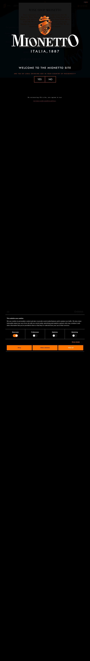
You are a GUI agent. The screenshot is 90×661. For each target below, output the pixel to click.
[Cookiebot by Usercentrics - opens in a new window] (75, 312)
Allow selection (45, 347)
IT (84, 2)
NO (50, 79)
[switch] (35, 335)
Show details (76, 342)
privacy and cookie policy (45, 101)
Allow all (70, 347)
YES (40, 79)
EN (87, 2)
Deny (19, 347)
